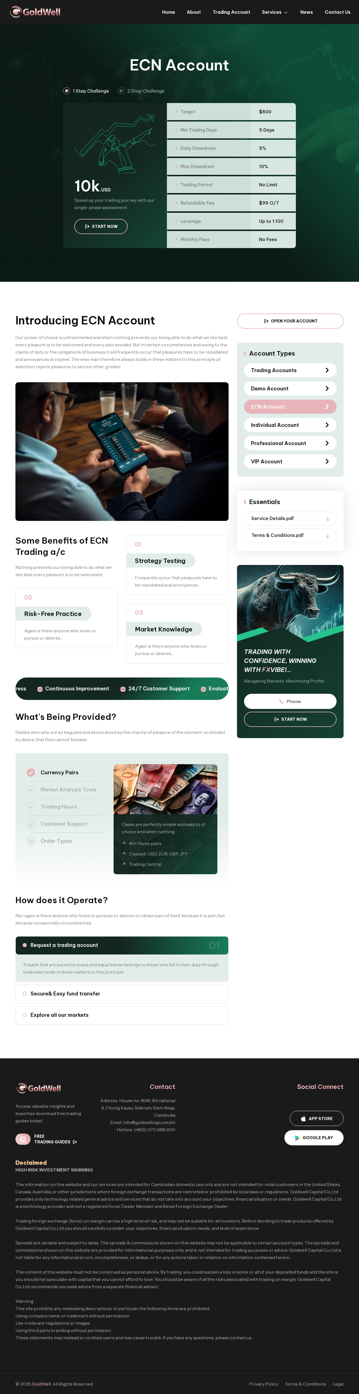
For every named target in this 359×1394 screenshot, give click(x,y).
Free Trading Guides (52, 1139)
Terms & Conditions (305, 1384)
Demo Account (270, 388)
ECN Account (268, 407)
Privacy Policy (263, 1384)
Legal (338, 1384)
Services (272, 12)
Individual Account (275, 425)
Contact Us (338, 12)
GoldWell (41, 1384)
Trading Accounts (274, 370)
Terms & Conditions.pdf (277, 535)
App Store (321, 1118)
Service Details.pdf (272, 518)
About (194, 12)
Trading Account (231, 12)
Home (168, 12)
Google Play (318, 1137)
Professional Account (278, 443)
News (306, 12)
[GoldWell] (35, 11)
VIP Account (266, 461)
